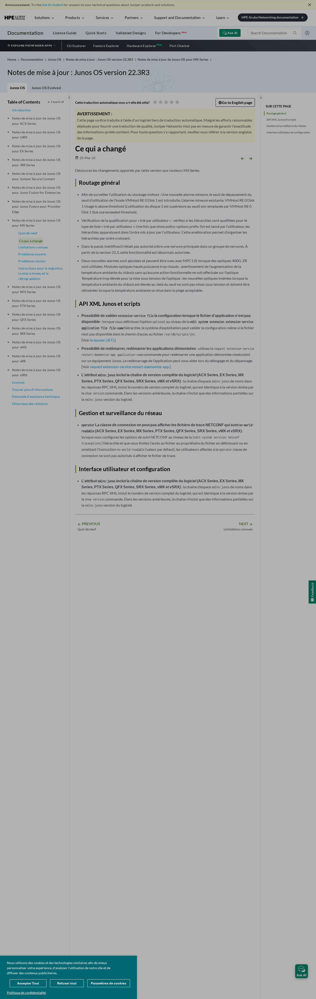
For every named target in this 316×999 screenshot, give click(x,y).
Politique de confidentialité (26, 992)
